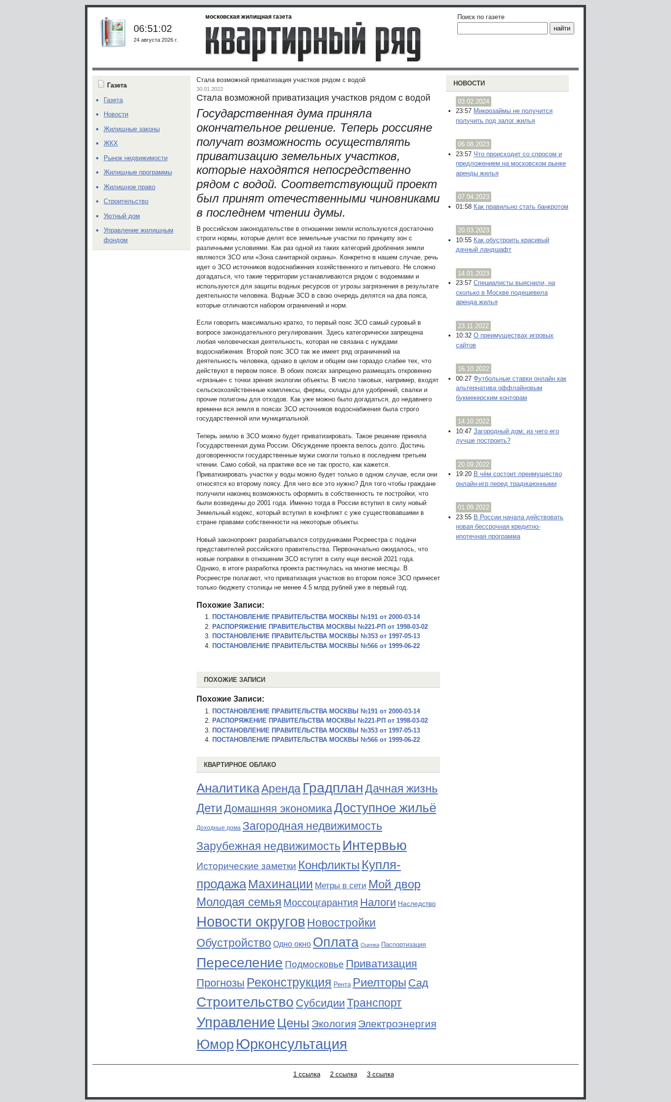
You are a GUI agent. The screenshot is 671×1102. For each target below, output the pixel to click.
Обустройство (233, 942)
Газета (113, 100)
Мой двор (394, 884)
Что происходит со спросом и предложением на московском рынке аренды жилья (511, 163)
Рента (342, 984)
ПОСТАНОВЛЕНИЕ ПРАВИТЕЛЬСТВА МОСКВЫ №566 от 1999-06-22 (316, 646)
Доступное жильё (385, 807)
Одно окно (292, 944)
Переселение (239, 962)
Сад (418, 983)
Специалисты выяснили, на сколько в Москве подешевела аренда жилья (505, 292)
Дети (209, 808)
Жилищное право (129, 187)
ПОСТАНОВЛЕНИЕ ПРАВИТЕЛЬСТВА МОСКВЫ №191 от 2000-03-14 (316, 617)
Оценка (370, 945)
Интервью (374, 845)
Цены (293, 1023)
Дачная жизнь (401, 788)
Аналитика (227, 788)
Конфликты (329, 865)
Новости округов (250, 921)
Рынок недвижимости (136, 158)
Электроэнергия (397, 1024)
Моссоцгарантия (320, 902)
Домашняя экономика (278, 808)
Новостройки (341, 922)
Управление (235, 1022)
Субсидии (320, 1003)
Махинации (280, 884)
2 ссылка (343, 1074)
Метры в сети (340, 885)
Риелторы (379, 982)
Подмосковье (314, 964)
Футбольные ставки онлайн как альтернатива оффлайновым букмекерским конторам (511, 388)
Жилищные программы (138, 172)
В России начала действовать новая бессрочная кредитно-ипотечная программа (509, 526)
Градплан (333, 787)
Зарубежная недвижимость (268, 846)
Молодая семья (238, 902)
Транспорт (374, 1002)
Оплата (336, 942)
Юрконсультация (291, 1044)
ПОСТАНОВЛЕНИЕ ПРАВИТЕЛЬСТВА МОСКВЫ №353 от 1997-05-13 (316, 636)
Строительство (245, 1002)
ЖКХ (111, 143)
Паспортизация (403, 944)
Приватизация (381, 964)
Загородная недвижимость (312, 825)
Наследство (417, 903)
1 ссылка (306, 1074)
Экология (333, 1023)
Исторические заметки (246, 866)
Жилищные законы (132, 129)
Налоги (378, 902)
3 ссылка (380, 1074)
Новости (469, 83)
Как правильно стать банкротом (521, 206)
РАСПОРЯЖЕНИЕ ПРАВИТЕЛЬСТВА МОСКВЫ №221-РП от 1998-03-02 (320, 626)
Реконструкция (289, 982)
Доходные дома (218, 827)
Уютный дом (122, 216)
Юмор (215, 1044)
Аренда (281, 788)
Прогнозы (220, 983)
